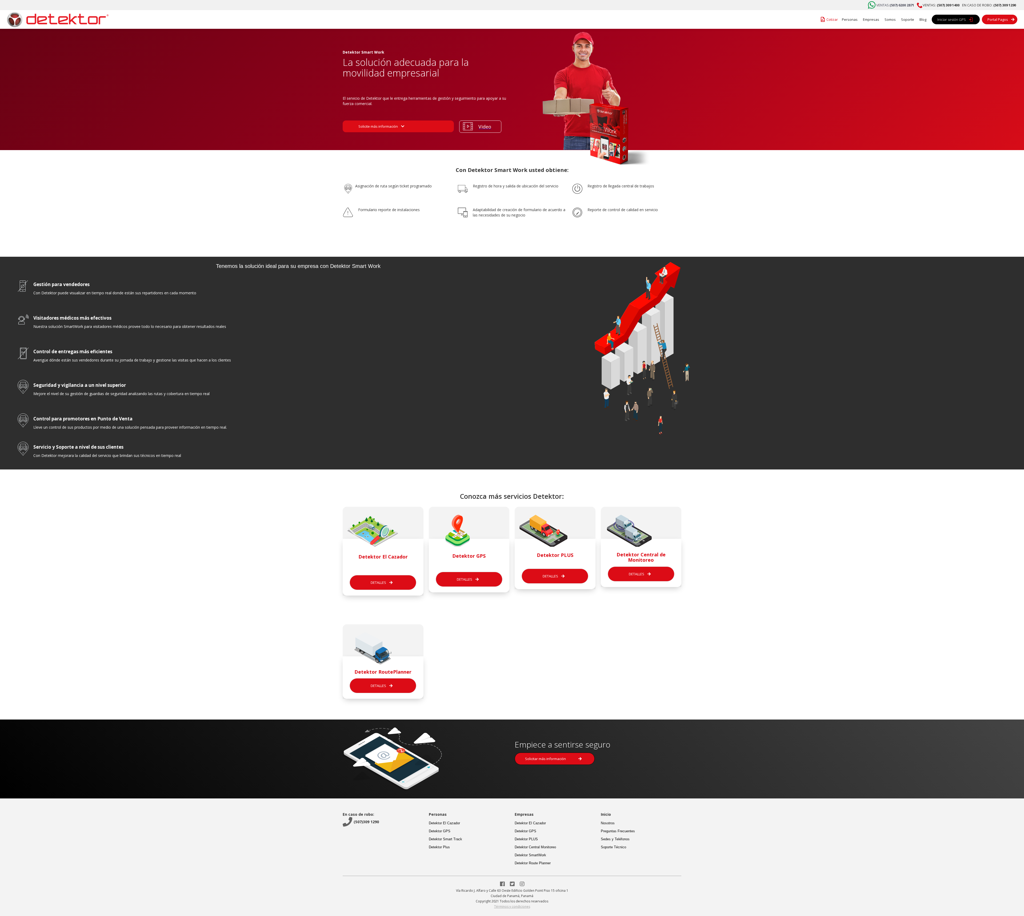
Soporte (907, 19)
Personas (850, 19)
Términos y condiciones (512, 906)
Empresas (871, 19)
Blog (922, 19)
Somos (890, 19)
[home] (56, 19)
